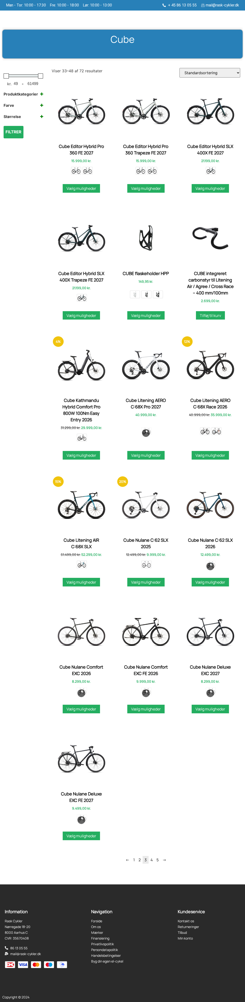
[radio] (76, 170)
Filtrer (13, 131)
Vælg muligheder (81, 188)
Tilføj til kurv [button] (210, 315)
